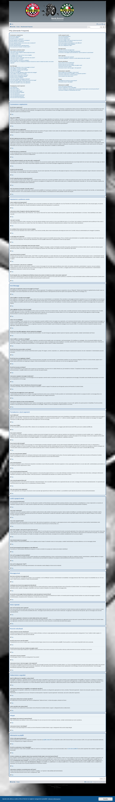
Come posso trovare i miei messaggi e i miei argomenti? (69, 67)
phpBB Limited (46, 739)
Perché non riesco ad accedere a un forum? (19, 75)
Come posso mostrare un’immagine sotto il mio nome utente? (22, 57)
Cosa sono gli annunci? (15, 93)
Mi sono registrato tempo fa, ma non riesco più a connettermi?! (23, 42)
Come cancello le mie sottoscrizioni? (65, 76)
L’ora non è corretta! (14, 53)
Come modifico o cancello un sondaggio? (18, 73)
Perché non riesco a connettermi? (17, 41)
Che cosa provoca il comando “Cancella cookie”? (20, 46)
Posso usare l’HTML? (14, 88)
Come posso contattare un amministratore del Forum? (69, 90)
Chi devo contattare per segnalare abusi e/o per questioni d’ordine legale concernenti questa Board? (78, 88)
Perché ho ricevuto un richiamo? (16, 77)
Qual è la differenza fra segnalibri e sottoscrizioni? (68, 72)
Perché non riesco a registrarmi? (16, 39)
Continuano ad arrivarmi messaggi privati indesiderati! (69, 51)
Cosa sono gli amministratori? (64, 36)
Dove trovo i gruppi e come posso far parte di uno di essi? (70, 40)
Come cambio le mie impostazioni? (17, 51)
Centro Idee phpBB (72, 748)
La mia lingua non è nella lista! (16, 56)
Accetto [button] (105, 799)
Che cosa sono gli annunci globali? (17, 92)
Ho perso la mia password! (15, 44)
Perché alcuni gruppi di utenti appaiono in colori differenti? (70, 42)
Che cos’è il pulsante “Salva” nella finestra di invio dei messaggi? (23, 80)
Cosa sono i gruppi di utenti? (64, 39)
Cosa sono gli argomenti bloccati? (17, 96)
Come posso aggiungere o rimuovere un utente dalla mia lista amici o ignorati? (74, 58)
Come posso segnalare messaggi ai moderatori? (20, 78)
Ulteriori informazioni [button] (54, 799)
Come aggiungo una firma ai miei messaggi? (19, 69)
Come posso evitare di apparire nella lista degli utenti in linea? (22, 52)
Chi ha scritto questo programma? (65, 86)
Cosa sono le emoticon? (15, 89)
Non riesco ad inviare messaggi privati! (66, 49)
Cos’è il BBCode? (13, 87)
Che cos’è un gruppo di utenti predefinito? (66, 44)
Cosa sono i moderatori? (63, 37)
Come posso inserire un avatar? (16, 58)
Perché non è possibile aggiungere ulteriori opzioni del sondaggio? (23, 72)
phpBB (52, 784)
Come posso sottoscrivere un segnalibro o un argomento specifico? (72, 73)
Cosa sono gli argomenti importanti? (17, 94)
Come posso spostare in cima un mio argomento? (20, 82)
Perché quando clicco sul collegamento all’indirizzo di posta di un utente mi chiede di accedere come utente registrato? (32, 62)
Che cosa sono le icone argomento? (17, 97)
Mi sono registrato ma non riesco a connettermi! (20, 40)
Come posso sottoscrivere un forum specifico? (68, 74)
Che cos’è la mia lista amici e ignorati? (66, 56)
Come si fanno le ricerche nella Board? (66, 62)
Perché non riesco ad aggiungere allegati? (18, 76)
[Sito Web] (57, 9)
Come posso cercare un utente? (65, 66)
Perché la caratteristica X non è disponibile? (67, 87)
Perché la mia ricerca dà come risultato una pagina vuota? (70, 65)
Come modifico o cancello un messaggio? (18, 68)
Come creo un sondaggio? (15, 71)
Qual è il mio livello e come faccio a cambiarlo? (19, 60)
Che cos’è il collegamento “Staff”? (65, 45)
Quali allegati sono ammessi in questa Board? (67, 80)
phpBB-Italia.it (61, 786)
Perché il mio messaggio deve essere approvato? (20, 81)
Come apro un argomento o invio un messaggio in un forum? (22, 67)
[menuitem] (11, 24)
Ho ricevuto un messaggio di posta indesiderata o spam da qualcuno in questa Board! (75, 52)
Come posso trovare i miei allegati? (65, 81)
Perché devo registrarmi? (15, 36)
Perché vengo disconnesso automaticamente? (19, 45)
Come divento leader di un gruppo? (65, 41)
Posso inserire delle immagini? (16, 91)
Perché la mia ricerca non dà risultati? (66, 64)
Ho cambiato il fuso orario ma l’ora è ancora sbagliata (21, 55)
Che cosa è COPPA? (14, 37)
